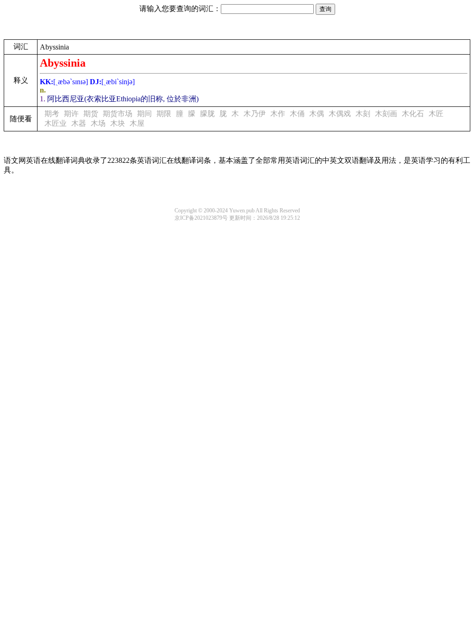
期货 (90, 114)
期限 (163, 114)
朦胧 (207, 114)
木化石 (413, 114)
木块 (117, 123)
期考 (51, 114)
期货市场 (117, 114)
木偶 (316, 114)
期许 (71, 114)
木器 (78, 123)
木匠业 (55, 123)
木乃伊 (254, 114)
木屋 (137, 123)
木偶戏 (340, 114)
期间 (144, 114)
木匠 (436, 114)
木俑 (297, 114)
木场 (98, 123)
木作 (277, 114)
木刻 (363, 114)
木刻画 (386, 114)
